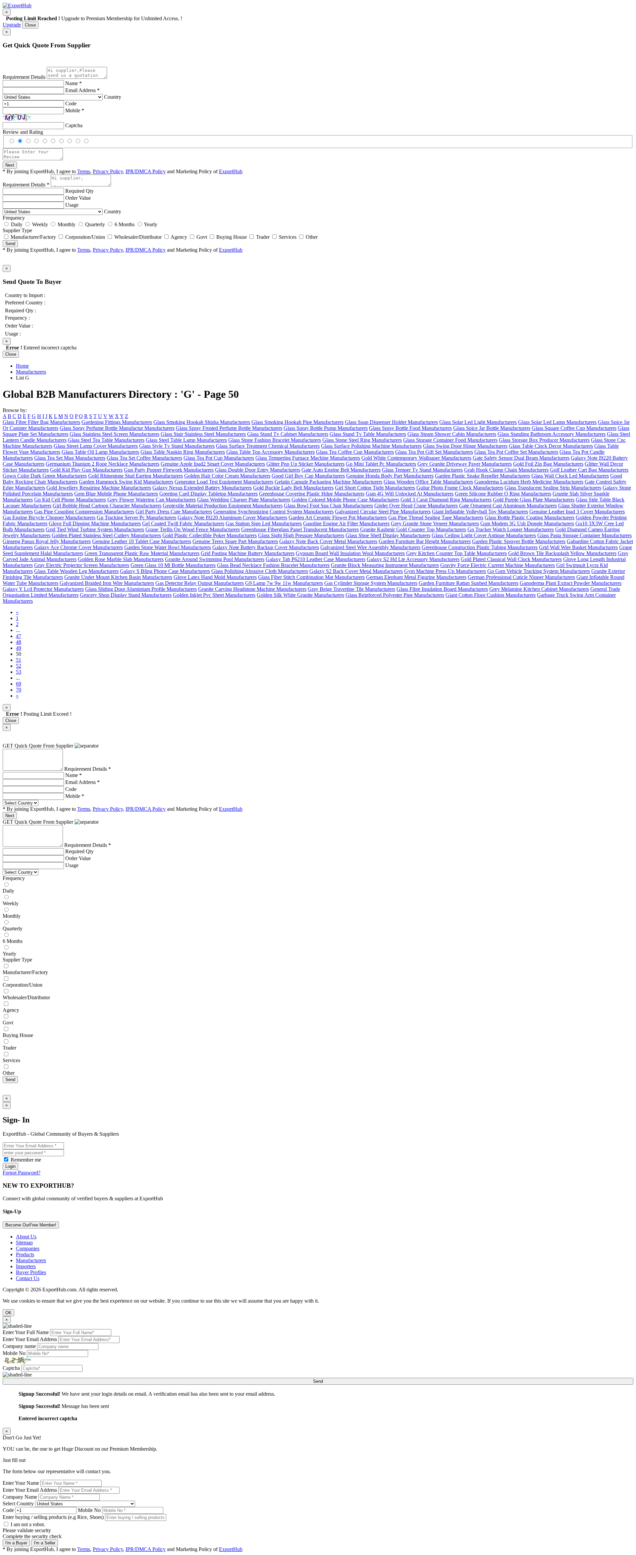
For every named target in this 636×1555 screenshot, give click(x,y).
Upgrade (12, 24)
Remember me (25, 1160)
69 (18, 684)
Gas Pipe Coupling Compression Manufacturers (84, 511)
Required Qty (79, 191)
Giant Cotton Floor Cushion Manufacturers (491, 595)
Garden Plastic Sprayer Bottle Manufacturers (518, 541)
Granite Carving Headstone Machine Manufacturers (252, 589)
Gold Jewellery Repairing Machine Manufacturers (98, 488)
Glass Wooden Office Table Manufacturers (428, 482)
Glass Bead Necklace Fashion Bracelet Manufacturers (273, 565)
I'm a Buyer (16, 1542)
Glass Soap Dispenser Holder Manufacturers (391, 422)
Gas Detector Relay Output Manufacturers (199, 583)
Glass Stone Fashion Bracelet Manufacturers (274, 440)
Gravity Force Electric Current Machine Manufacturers (497, 565)
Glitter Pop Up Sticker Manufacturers (305, 464)
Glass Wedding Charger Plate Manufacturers (243, 499)
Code (71, 103)
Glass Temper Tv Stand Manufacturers (422, 470)
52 (18, 666)
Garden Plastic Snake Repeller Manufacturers (482, 476)
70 (18, 690)
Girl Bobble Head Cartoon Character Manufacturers (107, 505)
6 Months (124, 224)
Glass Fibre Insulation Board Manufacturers (442, 589)
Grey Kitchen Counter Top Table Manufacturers (456, 553)
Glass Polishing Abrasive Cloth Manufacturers (259, 571)
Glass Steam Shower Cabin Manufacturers (451, 434)
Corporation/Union (85, 237)
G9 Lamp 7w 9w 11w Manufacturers (284, 583)
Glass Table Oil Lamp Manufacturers (100, 452)
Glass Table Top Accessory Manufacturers (270, 452)
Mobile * (74, 110)
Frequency (14, 218)
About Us (26, 1236)
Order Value (78, 198)
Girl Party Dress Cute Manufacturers (173, 511)
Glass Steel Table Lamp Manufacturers (186, 440)
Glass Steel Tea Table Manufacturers (106, 440)
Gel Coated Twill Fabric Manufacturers (183, 523)
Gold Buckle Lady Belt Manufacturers (293, 488)
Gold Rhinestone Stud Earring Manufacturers (135, 476)
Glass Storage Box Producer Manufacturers (544, 440)
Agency (179, 237)
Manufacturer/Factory (33, 237)
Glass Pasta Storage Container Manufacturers (584, 535)
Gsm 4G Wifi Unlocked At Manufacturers (409, 493)
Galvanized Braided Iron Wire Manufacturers (107, 583)
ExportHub (230, 171)
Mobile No (14, 1353)
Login (10, 1166)
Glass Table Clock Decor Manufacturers (551, 446)
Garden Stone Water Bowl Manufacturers (167, 547)
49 (18, 648)
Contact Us (27, 1278)
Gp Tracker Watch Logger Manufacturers (510, 529)
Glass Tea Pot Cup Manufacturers (219, 458)
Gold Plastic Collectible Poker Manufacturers (209, 535)
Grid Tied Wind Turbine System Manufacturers (95, 529)
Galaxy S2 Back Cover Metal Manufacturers (356, 571)
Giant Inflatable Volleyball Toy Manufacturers (480, 511)
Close (30, 25)
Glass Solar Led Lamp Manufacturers (557, 422)
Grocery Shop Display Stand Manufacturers (126, 595)
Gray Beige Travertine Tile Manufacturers (351, 589)
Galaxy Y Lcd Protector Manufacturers (43, 589)
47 (18, 636)
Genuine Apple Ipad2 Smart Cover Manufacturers (213, 464)
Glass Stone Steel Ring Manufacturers (362, 440)
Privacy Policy (108, 171)
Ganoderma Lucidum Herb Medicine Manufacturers (528, 482)
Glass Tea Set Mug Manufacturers (69, 458)
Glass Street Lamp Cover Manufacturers (96, 446)
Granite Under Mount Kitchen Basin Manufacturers (118, 577)
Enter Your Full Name (26, 1332)
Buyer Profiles (31, 1272)
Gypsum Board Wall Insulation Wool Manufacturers (350, 553)
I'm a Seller (44, 1542)
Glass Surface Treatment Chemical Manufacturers (268, 446)
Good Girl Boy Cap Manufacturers (308, 476)
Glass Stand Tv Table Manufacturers (368, 434)
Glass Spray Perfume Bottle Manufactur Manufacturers (117, 428)
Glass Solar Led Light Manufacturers (478, 422)
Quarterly (95, 224)
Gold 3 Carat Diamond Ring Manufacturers (446, 499)
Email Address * (82, 90)
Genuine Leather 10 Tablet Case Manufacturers (141, 541)
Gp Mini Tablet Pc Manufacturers (381, 464)
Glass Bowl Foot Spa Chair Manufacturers (328, 505)
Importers (26, 1266)
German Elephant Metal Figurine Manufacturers (416, 577)
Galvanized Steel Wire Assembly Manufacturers (370, 547)
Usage (72, 205)
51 (18, 660)
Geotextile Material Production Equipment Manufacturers (223, 505)
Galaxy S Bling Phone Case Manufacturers (165, 571)
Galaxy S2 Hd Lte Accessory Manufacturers (413, 559)
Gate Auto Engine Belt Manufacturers (341, 470)
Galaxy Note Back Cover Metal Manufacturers (328, 541)
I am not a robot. (28, 1524)
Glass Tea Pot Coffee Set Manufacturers (516, 452)
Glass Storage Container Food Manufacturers (450, 440)
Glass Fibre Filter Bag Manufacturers (41, 422)
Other (312, 237)
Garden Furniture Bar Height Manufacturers (425, 541)
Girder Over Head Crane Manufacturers (416, 505)
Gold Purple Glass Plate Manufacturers (533, 499)
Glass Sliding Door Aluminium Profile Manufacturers (141, 589)
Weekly (40, 224)
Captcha (73, 125)
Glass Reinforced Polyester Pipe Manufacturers (394, 595)
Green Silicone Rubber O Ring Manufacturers (503, 493)
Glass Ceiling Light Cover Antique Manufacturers (484, 535)
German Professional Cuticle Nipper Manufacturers (521, 577)
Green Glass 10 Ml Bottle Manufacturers (173, 565)
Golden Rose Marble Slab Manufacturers (121, 559)
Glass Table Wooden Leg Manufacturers (76, 571)
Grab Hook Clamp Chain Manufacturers (506, 470)
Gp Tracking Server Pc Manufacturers (136, 517)
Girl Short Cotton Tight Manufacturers (375, 488)
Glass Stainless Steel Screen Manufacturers (114, 434)
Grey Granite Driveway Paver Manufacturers (464, 464)
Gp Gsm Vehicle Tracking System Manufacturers (538, 571)
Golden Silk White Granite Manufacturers (300, 595)
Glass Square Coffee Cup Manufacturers (574, 428)
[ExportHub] (17, 5)
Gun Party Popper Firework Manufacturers (169, 470)
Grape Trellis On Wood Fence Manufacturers (192, 529)
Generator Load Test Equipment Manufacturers (224, 482)
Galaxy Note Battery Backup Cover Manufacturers (265, 547)
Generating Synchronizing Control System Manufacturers (273, 511)
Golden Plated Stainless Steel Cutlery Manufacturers (106, 535)
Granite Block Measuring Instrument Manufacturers (385, 565)
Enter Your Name (21, 1483)
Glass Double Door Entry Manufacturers (257, 470)
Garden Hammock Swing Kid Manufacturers (126, 482)
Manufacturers (31, 372)
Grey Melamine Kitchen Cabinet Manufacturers (539, 589)
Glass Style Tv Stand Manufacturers (177, 446)
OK (8, 1312)
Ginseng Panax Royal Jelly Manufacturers (47, 541)
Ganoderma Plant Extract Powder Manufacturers (570, 583)
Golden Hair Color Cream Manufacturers (227, 476)
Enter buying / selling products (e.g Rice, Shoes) (53, 1517)
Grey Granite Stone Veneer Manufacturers (435, 523)
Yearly (150, 224)
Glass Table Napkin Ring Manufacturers (182, 452)
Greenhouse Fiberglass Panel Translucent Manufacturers (300, 529)
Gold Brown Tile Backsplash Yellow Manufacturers (562, 553)
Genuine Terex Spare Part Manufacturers (235, 541)
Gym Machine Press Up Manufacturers (445, 571)
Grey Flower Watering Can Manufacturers (151, 499)
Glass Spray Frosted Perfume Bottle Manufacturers (229, 428)
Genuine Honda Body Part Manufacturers (390, 476)
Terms (83, 171)
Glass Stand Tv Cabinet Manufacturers (287, 434)
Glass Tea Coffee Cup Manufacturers (355, 452)
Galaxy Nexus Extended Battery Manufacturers (202, 488)
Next (9, 165)
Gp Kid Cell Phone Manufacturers (70, 499)
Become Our (30, 1224)
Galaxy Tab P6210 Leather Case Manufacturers (315, 559)
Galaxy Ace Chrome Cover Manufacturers (78, 547)
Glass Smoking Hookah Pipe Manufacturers (297, 422)
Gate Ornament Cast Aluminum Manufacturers (508, 505)
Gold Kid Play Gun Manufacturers (86, 470)
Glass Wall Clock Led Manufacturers (570, 476)
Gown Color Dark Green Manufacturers (45, 476)
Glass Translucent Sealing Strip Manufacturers (552, 488)
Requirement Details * (26, 184)
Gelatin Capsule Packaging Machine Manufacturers (328, 482)
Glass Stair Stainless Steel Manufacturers (203, 434)
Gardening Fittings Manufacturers (116, 422)
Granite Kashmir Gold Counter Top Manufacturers (413, 529)
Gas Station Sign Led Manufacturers (264, 523)
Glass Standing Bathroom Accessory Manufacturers (552, 434)
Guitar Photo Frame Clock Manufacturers (459, 488)
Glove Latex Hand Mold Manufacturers (215, 577)
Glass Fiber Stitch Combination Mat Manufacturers (311, 577)
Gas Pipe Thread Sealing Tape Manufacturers (435, 517)
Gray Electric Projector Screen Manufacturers (81, 565)
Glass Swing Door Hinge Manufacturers (465, 446)
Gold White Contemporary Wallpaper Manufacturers (416, 458)
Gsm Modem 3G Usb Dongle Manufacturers (527, 523)
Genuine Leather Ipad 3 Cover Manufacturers (577, 511)
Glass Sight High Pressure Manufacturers (301, 535)
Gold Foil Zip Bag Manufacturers (548, 464)
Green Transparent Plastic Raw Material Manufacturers (141, 553)
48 (18, 642)
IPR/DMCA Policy (146, 171)
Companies (27, 1248)
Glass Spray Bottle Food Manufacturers (410, 428)
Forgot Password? (21, 1172)
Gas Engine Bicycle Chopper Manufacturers (49, 517)
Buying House (231, 237)
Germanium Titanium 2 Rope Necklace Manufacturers (102, 464)
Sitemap (24, 1242)
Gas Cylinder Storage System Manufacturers (370, 583)
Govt (201, 237)
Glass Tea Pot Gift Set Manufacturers (434, 452)
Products (25, 1254)
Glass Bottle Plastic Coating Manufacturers (529, 517)
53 (18, 672)
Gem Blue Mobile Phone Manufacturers (116, 493)
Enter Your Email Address (30, 1339)
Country (112, 97)
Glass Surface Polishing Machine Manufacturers (371, 446)
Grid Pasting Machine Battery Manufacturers (247, 553)
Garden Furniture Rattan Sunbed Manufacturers (468, 583)
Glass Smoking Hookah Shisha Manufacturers (201, 422)
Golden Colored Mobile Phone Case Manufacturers (345, 499)
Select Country (18, 1503)
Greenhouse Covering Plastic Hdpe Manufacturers (311, 493)
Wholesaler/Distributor (138, 237)
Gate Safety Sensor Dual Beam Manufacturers (521, 458)
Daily (17, 224)
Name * (73, 83)
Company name (19, 1346)
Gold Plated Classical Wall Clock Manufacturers (511, 559)
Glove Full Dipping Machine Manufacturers (95, 523)
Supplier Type (17, 230)
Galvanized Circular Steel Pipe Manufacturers (383, 511)
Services (287, 237)
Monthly (67, 224)
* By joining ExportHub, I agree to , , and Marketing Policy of (122, 809)
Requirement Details (24, 77)
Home (22, 366)
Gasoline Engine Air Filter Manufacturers (346, 523)
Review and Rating (23, 132)
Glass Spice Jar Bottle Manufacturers (491, 428)
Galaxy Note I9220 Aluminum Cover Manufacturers (232, 517)
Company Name (20, 1497)
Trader (263, 237)
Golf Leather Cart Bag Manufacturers (589, 470)
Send (10, 243)
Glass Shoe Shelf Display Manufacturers (387, 535)
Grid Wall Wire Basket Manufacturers (578, 547)
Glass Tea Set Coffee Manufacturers (144, 458)
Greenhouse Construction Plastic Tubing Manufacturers (480, 547)
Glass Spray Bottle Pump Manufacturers (326, 428)
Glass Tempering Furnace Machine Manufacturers (307, 458)
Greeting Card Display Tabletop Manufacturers (208, 493)
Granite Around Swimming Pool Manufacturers (214, 559)
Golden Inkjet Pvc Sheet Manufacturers (214, 595)
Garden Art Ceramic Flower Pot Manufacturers (338, 517)
